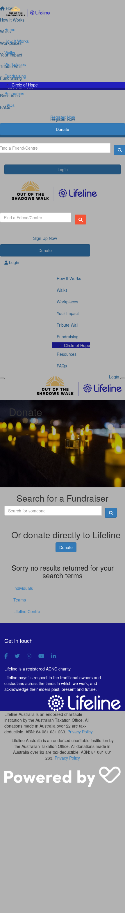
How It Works (16, 41)
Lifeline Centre (26, 611)
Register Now (62, 117)
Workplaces (15, 64)
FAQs (9, 105)
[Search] (80, 219)
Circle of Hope (25, 85)
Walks (9, 53)
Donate (62, 129)
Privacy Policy (80, 732)
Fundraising (15, 76)
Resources (14, 93)
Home (9, 29)
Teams (19, 600)
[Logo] (62, 12)
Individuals (23, 588)
